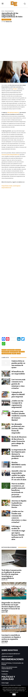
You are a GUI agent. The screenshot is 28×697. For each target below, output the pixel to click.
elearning (4, 349)
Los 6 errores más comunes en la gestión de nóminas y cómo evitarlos (18, 384)
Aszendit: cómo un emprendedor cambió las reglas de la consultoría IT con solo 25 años (19, 475)
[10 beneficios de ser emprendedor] (6, 374)
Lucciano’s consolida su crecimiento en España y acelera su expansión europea (11, 638)
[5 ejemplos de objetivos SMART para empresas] (6, 394)
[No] (26, 691)
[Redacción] (3, 21)
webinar (14, 353)
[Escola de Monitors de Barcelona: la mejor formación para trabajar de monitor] (6, 439)
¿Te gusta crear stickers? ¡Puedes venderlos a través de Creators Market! (19, 415)
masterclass (21, 351)
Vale (14, 694)
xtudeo (18, 353)
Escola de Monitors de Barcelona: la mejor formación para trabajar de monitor (19, 441)
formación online (14, 351)
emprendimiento (5, 351)
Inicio (3, 11)
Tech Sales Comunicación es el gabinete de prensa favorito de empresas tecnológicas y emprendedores (11, 574)
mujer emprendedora (6, 353)
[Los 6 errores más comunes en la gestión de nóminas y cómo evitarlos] (6, 382)
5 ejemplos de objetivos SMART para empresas (18, 394)
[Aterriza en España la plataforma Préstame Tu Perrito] (6, 503)
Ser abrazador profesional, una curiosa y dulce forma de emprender (18, 428)
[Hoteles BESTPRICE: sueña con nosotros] (6, 464)
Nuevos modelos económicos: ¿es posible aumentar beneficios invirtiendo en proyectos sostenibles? (18, 490)
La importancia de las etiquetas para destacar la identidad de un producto (19, 454)
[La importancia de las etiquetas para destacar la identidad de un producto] (6, 452)
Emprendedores (9, 11)
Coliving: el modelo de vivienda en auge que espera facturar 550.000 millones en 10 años (18, 532)
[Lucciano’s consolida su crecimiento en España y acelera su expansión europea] (14, 623)
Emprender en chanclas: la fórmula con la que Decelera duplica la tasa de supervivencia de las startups (11, 607)
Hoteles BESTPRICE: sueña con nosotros (19, 465)
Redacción (9, 21)
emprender (18, 349)
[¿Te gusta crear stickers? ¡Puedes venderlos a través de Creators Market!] (6, 413)
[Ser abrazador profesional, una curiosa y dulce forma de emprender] (6, 426)
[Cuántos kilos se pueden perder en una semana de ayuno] (6, 363)
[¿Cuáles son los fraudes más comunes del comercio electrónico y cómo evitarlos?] (6, 513)
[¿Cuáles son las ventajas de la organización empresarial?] (6, 403)
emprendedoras (11, 349)
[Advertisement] (15, 45)
